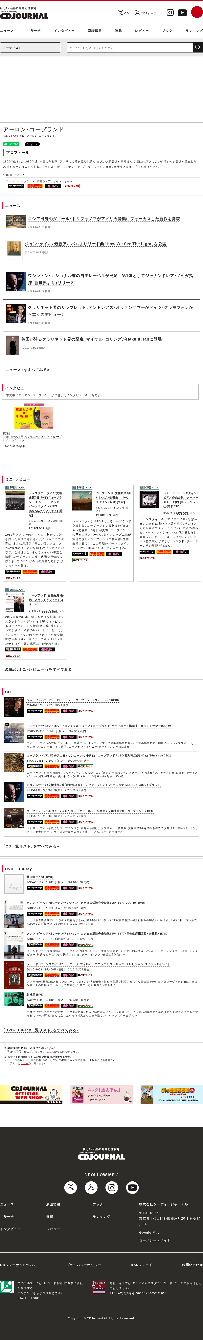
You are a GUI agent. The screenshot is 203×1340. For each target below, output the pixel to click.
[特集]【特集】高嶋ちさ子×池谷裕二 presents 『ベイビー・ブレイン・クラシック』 (32, 436)
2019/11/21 (72, 816)
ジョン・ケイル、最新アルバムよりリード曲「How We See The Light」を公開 (96, 243)
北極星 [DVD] (35, 994)
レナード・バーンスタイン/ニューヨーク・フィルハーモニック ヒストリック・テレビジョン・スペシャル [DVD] (98, 964)
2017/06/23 (50, 610)
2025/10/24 (54, 705)
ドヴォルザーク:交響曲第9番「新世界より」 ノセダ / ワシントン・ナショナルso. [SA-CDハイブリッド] (94, 785)
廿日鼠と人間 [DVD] (40, 877)
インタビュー (64, 30)
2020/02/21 (72, 790)
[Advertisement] (101, 91)
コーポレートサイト (154, 1240)
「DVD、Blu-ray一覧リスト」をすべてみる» (41, 1029)
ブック (167, 30)
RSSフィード (141, 1264)
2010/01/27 (75, 969)
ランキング (194, 30)
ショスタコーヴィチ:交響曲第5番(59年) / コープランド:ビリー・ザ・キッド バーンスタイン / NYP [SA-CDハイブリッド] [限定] (46, 504)
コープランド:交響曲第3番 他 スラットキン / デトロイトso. (46, 599)
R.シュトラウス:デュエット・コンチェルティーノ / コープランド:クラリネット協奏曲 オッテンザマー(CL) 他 (99, 726)
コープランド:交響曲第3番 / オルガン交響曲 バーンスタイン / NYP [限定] (113, 497)
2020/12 (74, 731)
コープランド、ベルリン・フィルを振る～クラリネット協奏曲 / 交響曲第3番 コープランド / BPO (90, 811)
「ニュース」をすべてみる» (26, 369)
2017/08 (183, 512)
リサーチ (34, 30)
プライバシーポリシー (83, 1264)
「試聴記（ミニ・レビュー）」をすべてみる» (38, 669)
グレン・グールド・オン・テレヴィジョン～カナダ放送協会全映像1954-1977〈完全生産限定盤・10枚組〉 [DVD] (98, 933)
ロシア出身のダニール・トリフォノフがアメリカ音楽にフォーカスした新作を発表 (104, 218)
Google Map (149, 1232)
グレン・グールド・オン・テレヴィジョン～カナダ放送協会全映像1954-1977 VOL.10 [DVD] (86, 903)
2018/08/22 (104, 515)
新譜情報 (95, 30)
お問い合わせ (192, 1264)
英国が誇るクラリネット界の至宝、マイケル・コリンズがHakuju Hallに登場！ (92, 339)
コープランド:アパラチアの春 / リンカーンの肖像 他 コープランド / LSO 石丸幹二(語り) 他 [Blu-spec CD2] (99, 755)
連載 (118, 30)
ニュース (7, 30)
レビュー (142, 30)
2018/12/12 (37, 528)
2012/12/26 (79, 939)
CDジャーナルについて (18, 1264)
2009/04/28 (75, 1000)
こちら (51, 1051)
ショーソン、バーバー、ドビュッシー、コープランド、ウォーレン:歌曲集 (73, 700)
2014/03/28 (75, 882)
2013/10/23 (71, 908)
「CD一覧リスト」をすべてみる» (31, 846)
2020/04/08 (75, 760)
